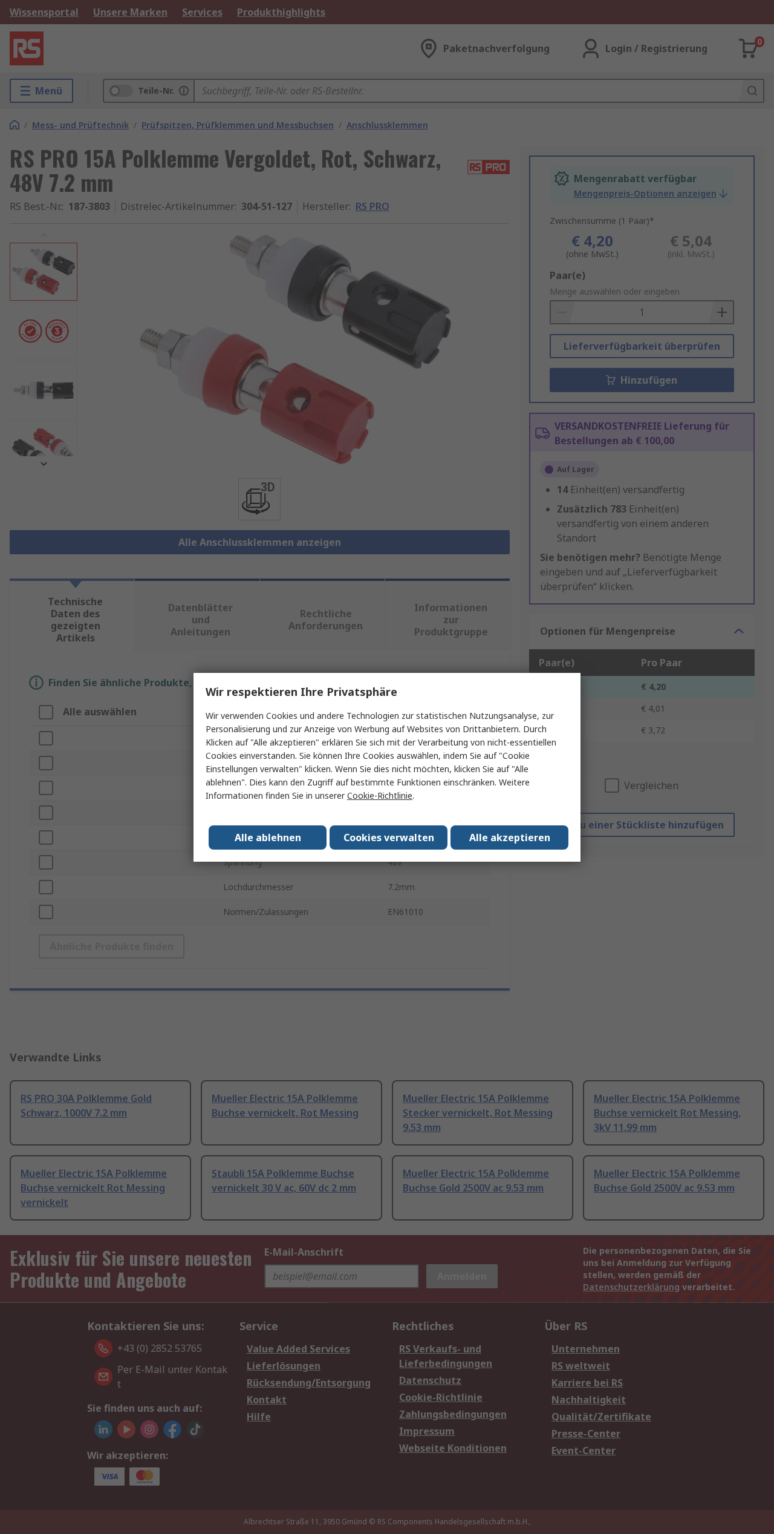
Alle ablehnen (268, 837)
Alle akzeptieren (509, 837)
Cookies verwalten (388, 837)
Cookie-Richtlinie (379, 795)
